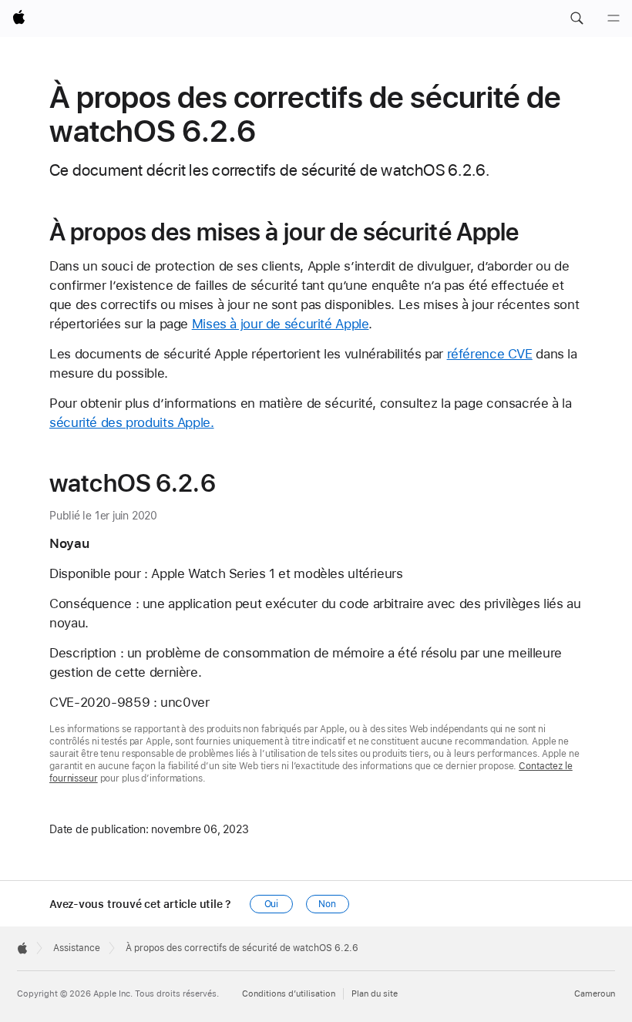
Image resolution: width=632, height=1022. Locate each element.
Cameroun (594, 994)
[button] (576, 18)
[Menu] (613, 18)
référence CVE (490, 353)
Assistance (76, 948)
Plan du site (374, 994)
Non (327, 904)
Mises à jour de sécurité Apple (280, 323)
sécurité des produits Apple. (131, 422)
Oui (271, 904)
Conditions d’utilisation (288, 994)
